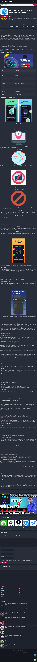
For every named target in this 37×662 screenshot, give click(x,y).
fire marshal (25, 655)
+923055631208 (25, 652)
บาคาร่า (5, 656)
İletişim (6, 654)
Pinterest (23, 26)
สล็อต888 (30, 655)
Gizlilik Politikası (9, 654)
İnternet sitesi (2, 556)
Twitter (17, 26)
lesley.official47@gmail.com (16, 652)
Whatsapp (33, 26)
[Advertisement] (18, 578)
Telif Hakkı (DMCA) (15, 654)
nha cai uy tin (19, 656)
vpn (11, 8)
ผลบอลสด (26, 656)
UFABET (28, 654)
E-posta (1, 552)
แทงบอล (21, 655)
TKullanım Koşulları (21, 654)
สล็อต (16, 655)
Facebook (11, 26)
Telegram (28, 26)
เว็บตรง (25, 654)
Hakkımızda (2, 654)
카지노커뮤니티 (9, 655)
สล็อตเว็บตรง (31, 654)
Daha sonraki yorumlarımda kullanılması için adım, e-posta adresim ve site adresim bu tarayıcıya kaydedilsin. (17, 560)
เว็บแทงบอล (13, 655)
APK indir (4, 16)
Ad (1, 548)
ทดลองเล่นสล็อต (10, 656)
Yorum (1, 536)
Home (9, 8)
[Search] (35, 5)
